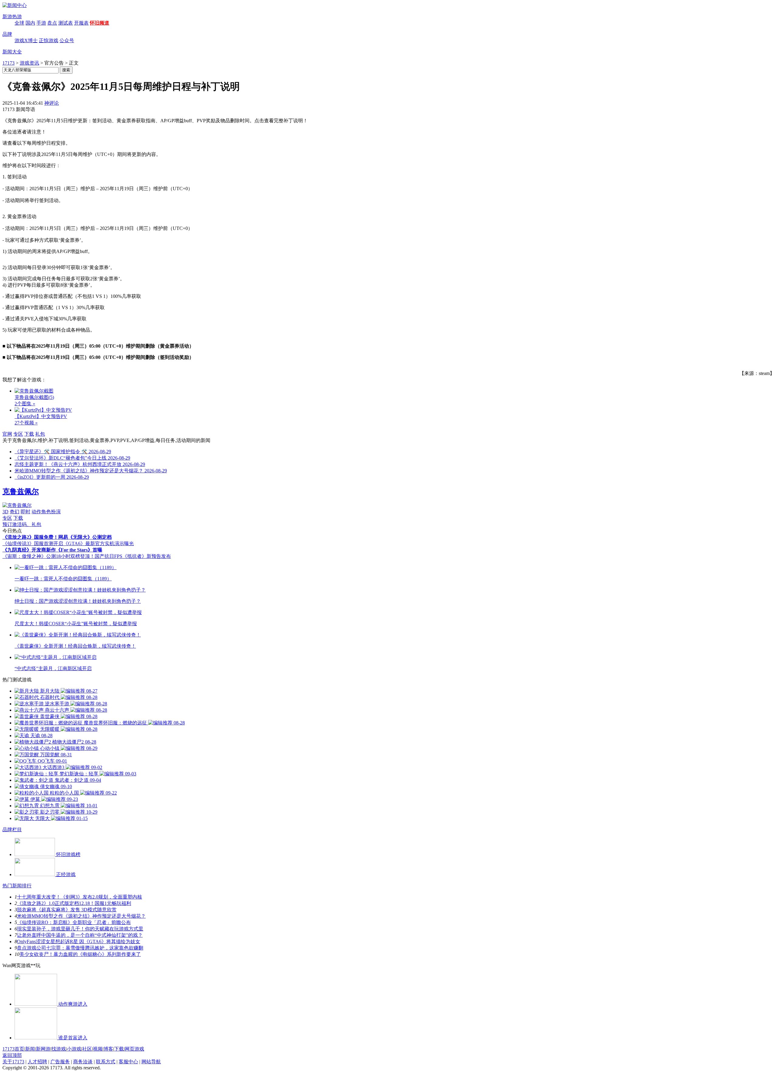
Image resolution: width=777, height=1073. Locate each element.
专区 (18, 434)
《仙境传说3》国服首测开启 (32, 543)
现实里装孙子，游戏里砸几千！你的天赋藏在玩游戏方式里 (80, 928)
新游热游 (12, 16)
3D (5, 511)
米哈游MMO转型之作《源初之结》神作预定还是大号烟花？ (81, 916)
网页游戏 (134, 1048)
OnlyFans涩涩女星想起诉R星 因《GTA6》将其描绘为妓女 (78, 941)
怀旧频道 (99, 22)
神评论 (51, 103)
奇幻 (14, 511)
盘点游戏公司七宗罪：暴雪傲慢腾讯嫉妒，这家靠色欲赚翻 (80, 947)
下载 (29, 434)
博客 (108, 1048)
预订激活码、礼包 (21, 524)
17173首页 (13, 1048)
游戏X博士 (26, 40)
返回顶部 (12, 1055)
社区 (87, 1048)
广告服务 (60, 1061)
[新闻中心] (14, 5)
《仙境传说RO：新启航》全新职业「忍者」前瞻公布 (74, 922)
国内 (30, 22)
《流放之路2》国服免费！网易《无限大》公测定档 (57, 537)
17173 (8, 63)
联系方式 (105, 1061)
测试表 (65, 22)
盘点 (52, 22)
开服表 (81, 22)
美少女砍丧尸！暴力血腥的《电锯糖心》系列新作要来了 (80, 954)
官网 (7, 434)
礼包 (40, 434)
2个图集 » (25, 403)
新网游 (43, 1048)
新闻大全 (12, 51)
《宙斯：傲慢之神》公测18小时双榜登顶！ (48, 556)
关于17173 (13, 1061)
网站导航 (151, 1061)
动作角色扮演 (46, 511)
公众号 (66, 40)
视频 (98, 1048)
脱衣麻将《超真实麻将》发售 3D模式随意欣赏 (67, 909)
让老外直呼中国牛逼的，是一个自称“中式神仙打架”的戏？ (80, 935)
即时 (25, 511)
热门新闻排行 (17, 885)
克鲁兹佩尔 (20, 491)
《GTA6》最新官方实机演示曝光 (98, 543)
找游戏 (58, 1048)
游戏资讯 (29, 63)
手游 (41, 22)
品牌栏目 (12, 829)
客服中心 (128, 1061)
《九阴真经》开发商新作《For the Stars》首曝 (52, 549)
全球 (19, 22)
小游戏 (74, 1048)
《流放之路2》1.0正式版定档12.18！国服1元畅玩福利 (74, 903)
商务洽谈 (83, 1061)
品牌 (7, 34)
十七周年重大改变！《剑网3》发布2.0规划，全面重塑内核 (79, 896)
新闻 (30, 1048)
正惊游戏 (48, 40)
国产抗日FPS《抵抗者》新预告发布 (133, 556)
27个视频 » (26, 422)
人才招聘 (37, 1061)
